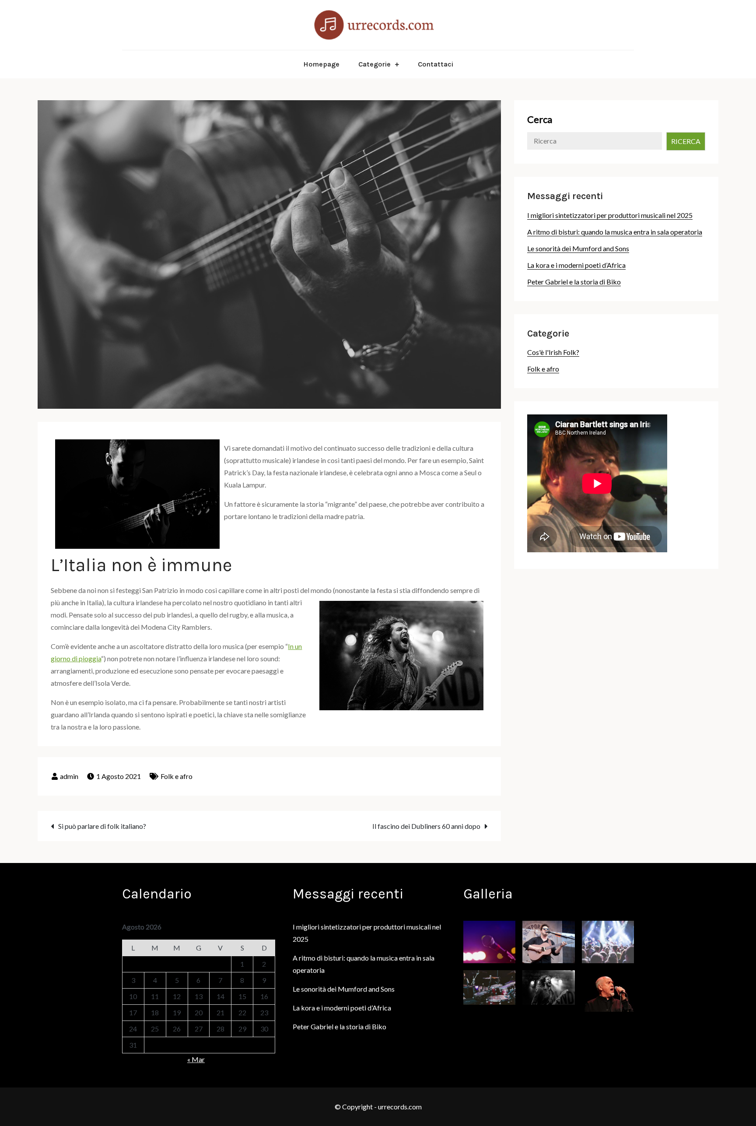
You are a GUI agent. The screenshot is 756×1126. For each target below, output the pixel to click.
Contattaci (435, 64)
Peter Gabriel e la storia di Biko (574, 281)
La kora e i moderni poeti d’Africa (576, 265)
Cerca (539, 119)
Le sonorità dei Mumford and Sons (578, 248)
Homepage (321, 64)
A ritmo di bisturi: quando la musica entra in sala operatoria (614, 232)
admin (69, 776)
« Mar (196, 1059)
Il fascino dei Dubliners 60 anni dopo (426, 826)
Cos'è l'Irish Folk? (553, 352)
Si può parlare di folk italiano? (102, 826)
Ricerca (685, 141)
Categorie (374, 64)
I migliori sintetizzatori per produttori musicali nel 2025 (610, 215)
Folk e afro (176, 776)
